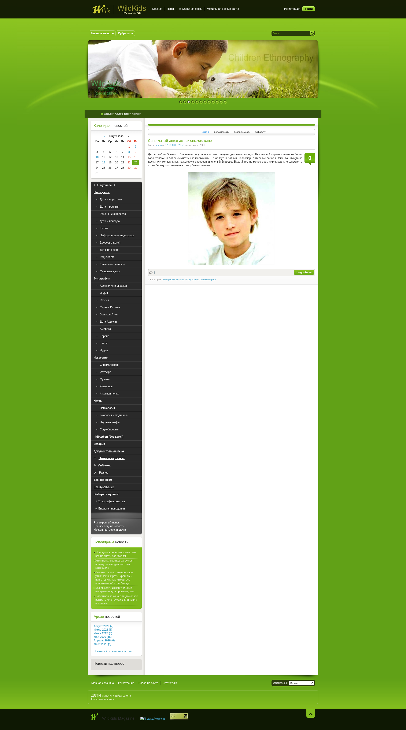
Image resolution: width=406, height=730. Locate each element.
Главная (157, 8)
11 (221, 102)
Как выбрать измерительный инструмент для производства (114, 589)
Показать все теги (102, 699)
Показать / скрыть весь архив (113, 651)
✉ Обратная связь (190, 8)
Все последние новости (109, 526)
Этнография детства (173, 279)
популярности (221, 132)
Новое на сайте (148, 683)
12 (225, 102)
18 (103, 162)
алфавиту (260, 132)
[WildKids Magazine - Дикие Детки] (94, 716)
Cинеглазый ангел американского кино (180, 141)
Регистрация (292, 8)
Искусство (192, 279)
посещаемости (242, 132)
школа (127, 695)
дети (96, 695)
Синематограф (208, 279)
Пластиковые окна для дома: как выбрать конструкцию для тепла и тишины (116, 599)
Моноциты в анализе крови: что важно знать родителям (115, 554)
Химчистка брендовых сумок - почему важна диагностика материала (114, 564)
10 (217, 102)
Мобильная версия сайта (223, 8)
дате (204, 132)
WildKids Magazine (119, 9)
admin (159, 145)
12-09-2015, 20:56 (174, 145)
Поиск (170, 8)
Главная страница (102, 683)
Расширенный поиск (106, 522)
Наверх (310, 713)
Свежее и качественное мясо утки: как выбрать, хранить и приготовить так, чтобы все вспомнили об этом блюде (114, 578)
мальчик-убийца (112, 695)
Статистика (170, 683)
